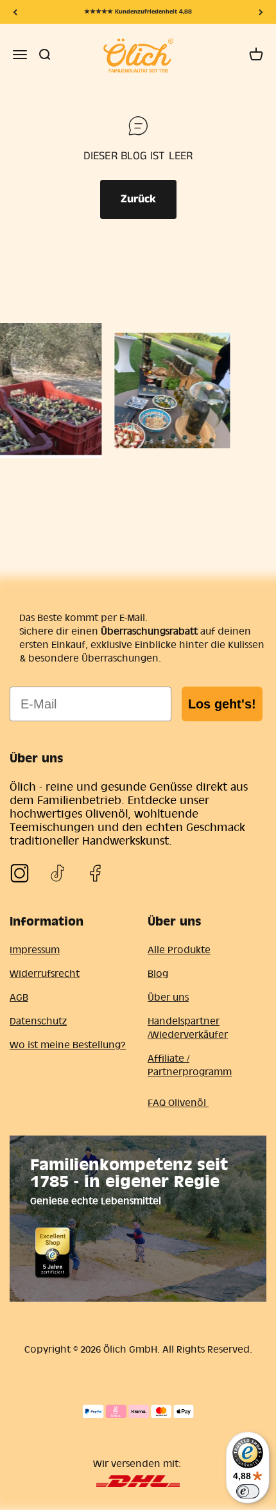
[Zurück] (15, 11)
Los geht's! (222, 704)
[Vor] (261, 11)
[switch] (247, 1491)
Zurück (138, 199)
